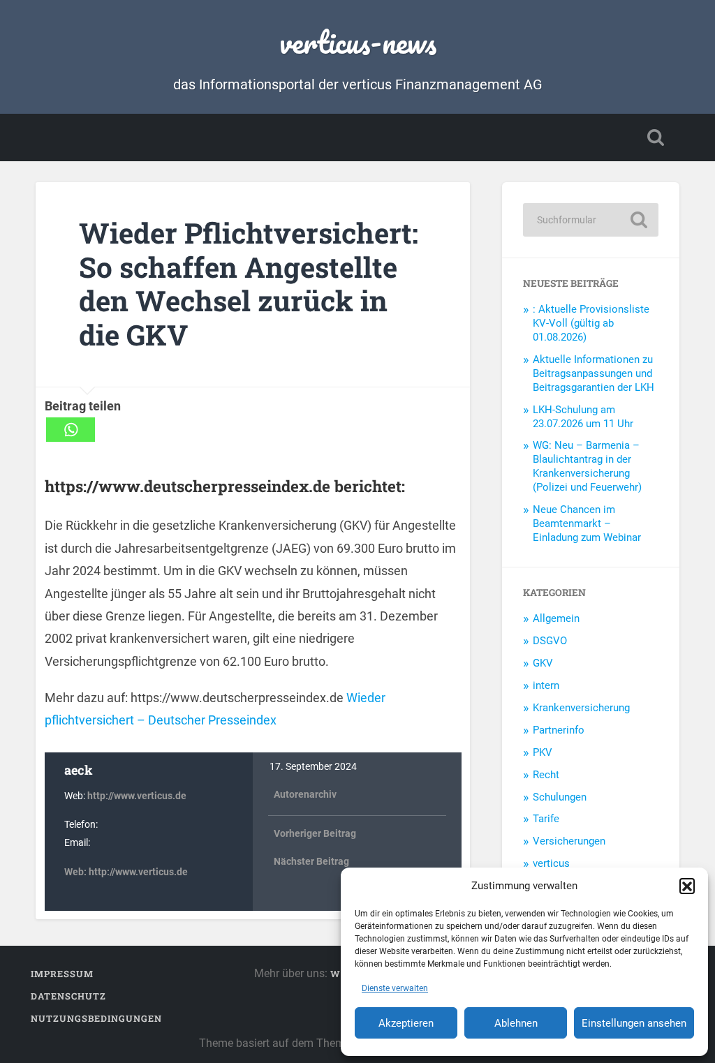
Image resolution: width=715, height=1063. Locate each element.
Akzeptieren (406, 1023)
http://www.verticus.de (136, 796)
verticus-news (357, 41)
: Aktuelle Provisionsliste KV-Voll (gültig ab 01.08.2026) (591, 323)
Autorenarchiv (305, 795)
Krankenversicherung (581, 707)
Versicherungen (569, 841)
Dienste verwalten (395, 988)
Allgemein (556, 618)
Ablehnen (516, 1023)
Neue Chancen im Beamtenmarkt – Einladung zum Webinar (587, 523)
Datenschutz (68, 996)
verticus (551, 863)
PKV (542, 752)
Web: (76, 872)
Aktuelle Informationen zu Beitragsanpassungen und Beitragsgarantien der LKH (593, 373)
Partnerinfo (558, 730)
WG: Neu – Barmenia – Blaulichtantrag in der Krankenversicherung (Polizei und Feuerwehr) (587, 466)
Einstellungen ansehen (634, 1023)
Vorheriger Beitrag (315, 834)
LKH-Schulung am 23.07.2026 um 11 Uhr (583, 416)
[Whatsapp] (70, 429)
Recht (546, 774)
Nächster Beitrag (311, 862)
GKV (543, 663)
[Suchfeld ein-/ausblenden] (655, 137)
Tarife (546, 818)
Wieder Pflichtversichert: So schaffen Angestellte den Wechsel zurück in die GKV (248, 283)
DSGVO (550, 640)
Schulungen (560, 797)
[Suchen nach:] (590, 220)
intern (546, 685)
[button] (687, 886)
